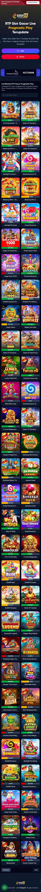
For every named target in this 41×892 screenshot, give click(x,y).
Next (36, 870)
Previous (6, 870)
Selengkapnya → (33, 2)
